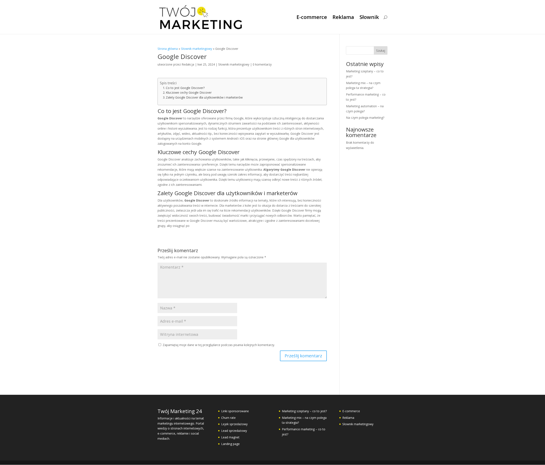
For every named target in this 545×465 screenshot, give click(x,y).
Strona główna (168, 49)
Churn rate (228, 418)
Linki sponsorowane (235, 411)
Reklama (343, 18)
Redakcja (188, 64)
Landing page (230, 444)
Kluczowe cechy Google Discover (189, 92)
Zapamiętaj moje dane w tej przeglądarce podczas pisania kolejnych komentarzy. (219, 345)
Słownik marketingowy (196, 49)
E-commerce (312, 18)
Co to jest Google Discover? (185, 88)
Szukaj (380, 51)
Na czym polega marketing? (365, 118)
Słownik (369, 18)
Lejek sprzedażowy (234, 424)
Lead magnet (230, 437)
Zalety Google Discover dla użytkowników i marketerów (204, 97)
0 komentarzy (262, 64)
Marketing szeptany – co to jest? (304, 411)
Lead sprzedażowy (234, 431)
